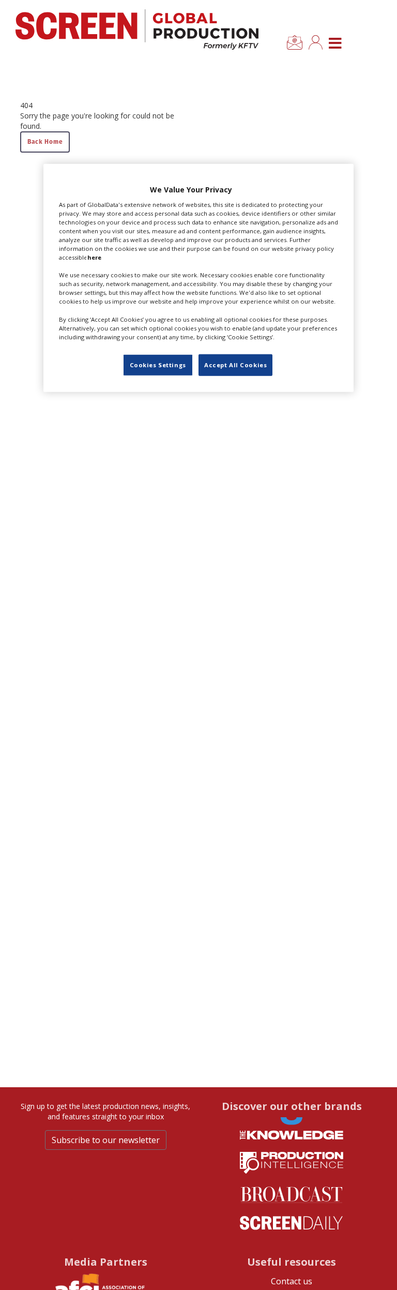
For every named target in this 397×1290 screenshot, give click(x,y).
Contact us (291, 1281)
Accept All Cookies (235, 364)
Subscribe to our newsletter (106, 1140)
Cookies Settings (158, 364)
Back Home (45, 141)
